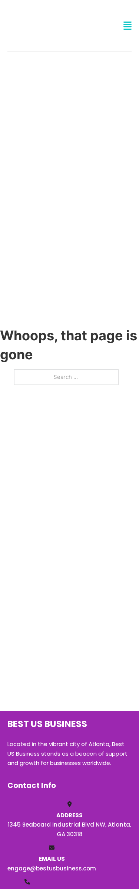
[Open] (127, 25)
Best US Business (35, 25)
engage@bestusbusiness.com (51, 868)
